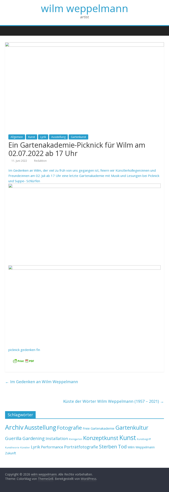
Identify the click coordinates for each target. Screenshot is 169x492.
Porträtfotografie (81, 446)
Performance (52, 446)
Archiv (14, 427)
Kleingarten (75, 439)
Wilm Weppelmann (141, 447)
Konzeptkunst (100, 438)
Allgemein (17, 137)
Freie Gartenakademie (98, 428)
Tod (122, 446)
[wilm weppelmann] (9, 30)
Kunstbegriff (144, 439)
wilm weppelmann (84, 8)
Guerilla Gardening (25, 438)
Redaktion (40, 161)
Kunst (31, 137)
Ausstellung (58, 137)
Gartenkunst (78, 137)
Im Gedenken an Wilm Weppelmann (41, 381)
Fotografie (69, 427)
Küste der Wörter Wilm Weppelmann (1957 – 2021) (113, 401)
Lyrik (43, 137)
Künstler (25, 447)
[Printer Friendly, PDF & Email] (23, 361)
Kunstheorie (12, 447)
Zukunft (10, 453)
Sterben (108, 446)
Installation (57, 438)
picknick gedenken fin (24, 349)
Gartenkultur (131, 427)
